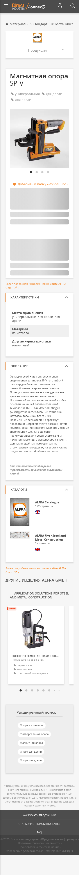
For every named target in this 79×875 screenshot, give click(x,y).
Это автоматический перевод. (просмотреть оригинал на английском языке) (36, 469)
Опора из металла (31, 725)
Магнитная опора (31, 743)
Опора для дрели (31, 751)
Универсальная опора (34, 734)
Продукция (37, 50)
